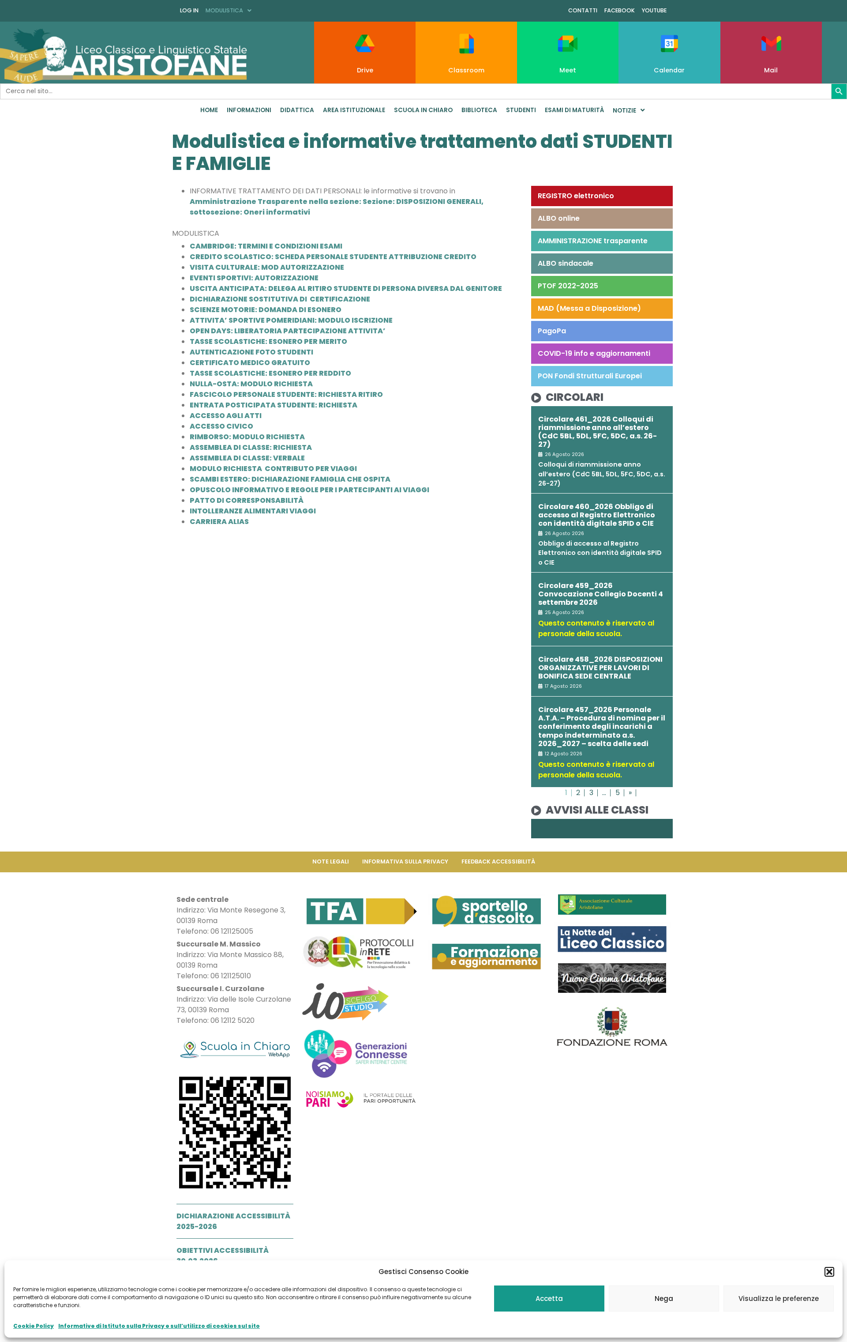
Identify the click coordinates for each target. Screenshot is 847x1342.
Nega (664, 1298)
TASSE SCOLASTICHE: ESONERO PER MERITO (268, 341)
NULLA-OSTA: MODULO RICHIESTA (251, 384)
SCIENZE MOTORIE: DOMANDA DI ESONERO (265, 310)
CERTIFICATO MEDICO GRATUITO (250, 363)
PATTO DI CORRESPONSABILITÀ (247, 500)
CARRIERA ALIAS (219, 521)
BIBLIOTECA (479, 110)
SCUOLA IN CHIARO (423, 110)
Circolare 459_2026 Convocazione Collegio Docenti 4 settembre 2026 (600, 594)
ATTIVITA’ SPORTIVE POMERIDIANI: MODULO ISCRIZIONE (291, 320)
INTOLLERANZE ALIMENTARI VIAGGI (253, 511)
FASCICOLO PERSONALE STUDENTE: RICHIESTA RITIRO (286, 394)
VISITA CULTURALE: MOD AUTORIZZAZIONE (267, 267)
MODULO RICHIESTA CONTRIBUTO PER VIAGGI (273, 469)
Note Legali (330, 861)
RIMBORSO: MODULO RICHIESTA (247, 437)
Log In (189, 10)
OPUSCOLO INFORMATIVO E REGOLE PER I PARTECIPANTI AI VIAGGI (309, 490)
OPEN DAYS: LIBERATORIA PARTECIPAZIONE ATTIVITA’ (288, 331)
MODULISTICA (224, 10)
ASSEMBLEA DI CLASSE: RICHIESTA (251, 447)
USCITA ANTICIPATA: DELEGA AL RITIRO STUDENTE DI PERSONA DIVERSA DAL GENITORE (346, 288)
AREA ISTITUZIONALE (354, 110)
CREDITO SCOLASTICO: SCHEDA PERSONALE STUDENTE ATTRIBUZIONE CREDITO (333, 257)
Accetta (549, 1298)
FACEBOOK (619, 10)
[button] (829, 1271)
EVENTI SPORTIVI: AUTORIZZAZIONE (254, 278)
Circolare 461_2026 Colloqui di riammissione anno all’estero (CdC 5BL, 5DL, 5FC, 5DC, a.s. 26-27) (597, 432)
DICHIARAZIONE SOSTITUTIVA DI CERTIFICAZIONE (280, 299)
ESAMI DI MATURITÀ (574, 110)
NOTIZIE (624, 110)
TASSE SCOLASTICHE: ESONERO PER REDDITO (270, 373)
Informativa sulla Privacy (405, 861)
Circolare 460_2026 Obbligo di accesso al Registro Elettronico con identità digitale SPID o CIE (596, 514)
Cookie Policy (33, 1326)
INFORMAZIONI (249, 110)
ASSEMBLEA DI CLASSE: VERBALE (247, 458)
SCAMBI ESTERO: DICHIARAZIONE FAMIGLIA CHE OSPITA (290, 479)
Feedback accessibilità (498, 861)
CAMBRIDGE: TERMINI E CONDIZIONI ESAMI (266, 246)
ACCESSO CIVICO (221, 426)
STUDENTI (521, 110)
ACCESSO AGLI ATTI (226, 416)
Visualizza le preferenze (778, 1298)
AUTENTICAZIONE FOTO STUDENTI (251, 352)
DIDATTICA (297, 110)
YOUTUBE (654, 10)
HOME (209, 110)
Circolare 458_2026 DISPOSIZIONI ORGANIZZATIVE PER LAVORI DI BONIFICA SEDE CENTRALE (600, 667)
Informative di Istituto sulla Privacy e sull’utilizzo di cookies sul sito (159, 1326)
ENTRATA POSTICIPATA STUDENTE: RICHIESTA (273, 405)
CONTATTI (582, 10)
